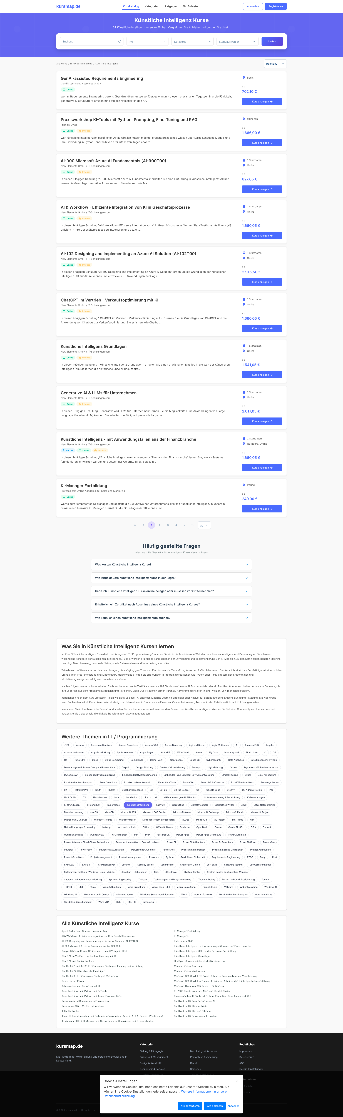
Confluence (176, 760)
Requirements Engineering (226, 857)
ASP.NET (165, 752)
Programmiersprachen (193, 849)
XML (118, 902)
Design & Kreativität (151, 1063)
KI (156, 797)
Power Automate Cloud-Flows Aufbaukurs (86, 842)
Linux (244, 805)
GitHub (163, 790)
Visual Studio (210, 887)
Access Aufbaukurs (101, 745)
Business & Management (154, 1057)
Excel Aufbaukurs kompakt (78, 782)
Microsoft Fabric (235, 812)
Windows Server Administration (157, 894)
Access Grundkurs (128, 745)
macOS (94, 812)
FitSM (98, 790)
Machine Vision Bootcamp (188, 966)
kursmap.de (68, 6)
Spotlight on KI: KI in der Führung (192, 1011)
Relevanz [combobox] (271, 63)
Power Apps (182, 834)
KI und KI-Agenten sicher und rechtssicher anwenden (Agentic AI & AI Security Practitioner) (112, 1016)
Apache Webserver (74, 752)
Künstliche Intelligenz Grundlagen (94, 346)
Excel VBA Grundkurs (242, 782)
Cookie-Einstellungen (251, 1069)
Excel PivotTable (167, 782)
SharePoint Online (190, 864)
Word (184, 894)
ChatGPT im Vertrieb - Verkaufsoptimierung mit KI (109, 300)
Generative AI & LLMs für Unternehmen (99, 392)
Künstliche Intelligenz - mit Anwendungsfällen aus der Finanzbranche (128, 439)
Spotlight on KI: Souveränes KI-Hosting (195, 1016)
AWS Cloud (183, 752)
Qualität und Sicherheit (192, 857)
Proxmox (154, 857)
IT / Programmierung (81, 63)
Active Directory (173, 745)
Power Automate (237, 834)
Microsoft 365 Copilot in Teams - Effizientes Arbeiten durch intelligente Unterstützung (222, 981)
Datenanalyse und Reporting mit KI (80, 986)
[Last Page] (192, 525)
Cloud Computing (114, 760)
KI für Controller (70, 1011)
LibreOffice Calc (199, 805)
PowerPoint (86, 849)
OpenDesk (202, 827)
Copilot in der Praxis (72, 981)
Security (126, 864)
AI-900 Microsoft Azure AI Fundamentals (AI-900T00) (113, 160)
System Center (192, 872)
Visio (93, 887)
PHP (147, 834)
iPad (271, 790)
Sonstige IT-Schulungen (134, 872)
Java (116, 797)
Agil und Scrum (197, 745)
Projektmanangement (130, 857)
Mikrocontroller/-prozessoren (158, 819)
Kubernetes (113, 805)
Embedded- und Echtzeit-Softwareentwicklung (189, 775)
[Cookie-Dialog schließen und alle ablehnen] (236, 1081)
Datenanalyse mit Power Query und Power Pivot (89, 767)
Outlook (267, 827)
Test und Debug (206, 879)
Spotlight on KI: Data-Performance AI (194, 1001)
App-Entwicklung (100, 752)
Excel (248, 775)
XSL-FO (132, 902)
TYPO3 (68, 887)
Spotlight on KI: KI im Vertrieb (190, 1006)
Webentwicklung (249, 887)
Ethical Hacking (230, 775)
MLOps (185, 819)
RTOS (250, 857)
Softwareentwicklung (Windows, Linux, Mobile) (89, 872)
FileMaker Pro (81, 790)
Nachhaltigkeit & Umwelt (204, 1051)
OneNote (185, 827)
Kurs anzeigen (260, 101)
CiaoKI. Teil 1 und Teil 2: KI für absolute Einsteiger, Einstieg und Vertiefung (102, 966)
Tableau (142, 879)
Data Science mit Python (264, 760)
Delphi (125, 767)
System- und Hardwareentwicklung (83, 879)
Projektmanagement (101, 857)
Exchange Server (270, 782)
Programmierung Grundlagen (227, 849)
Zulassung (148, 902)
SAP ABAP (69, 864)
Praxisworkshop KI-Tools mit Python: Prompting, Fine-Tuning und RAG (129, 119)
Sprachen (195, 1069)
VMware (228, 887)
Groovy (231, 790)
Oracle (218, 827)
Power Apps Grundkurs (208, 834)
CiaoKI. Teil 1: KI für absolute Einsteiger (83, 971)
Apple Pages (146, 752)
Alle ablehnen (215, 1105)
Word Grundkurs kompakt (78, 902)
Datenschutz (246, 1057)
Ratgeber (171, 6)
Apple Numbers (125, 752)
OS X (253, 827)
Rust (274, 857)
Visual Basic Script (187, 887)
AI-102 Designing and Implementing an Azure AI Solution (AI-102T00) (128, 253)
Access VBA (151, 745)
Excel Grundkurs (108, 782)
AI (237, 745)
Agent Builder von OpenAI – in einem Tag (84, 931)
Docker (233, 767)
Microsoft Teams (103, 819)
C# (274, 752)
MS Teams (237, 819)
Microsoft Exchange (208, 812)
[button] (209, 41)
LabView (160, 805)
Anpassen (233, 1105)
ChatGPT (80, 760)
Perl (136, 834)
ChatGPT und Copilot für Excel (78, 961)
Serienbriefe (166, 864)
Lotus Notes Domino (264, 805)
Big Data (213, 752)
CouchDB (195, 760)
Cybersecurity (213, 760)
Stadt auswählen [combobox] (229, 41)
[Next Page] (184, 525)
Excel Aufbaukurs (266, 775)
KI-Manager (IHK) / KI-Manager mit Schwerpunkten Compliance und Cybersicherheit (107, 1021)
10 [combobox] (201, 525)
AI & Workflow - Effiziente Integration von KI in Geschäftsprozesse (125, 207)
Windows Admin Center (96, 894)
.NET (66, 745)
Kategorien (152, 6)
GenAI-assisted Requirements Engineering (102, 78)
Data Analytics (236, 760)
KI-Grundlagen (72, 805)
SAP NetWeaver (106, 864)
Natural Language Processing (80, 827)
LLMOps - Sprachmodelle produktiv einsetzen (199, 961)
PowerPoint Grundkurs (143, 849)
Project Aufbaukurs (260, 849)
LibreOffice (178, 805)
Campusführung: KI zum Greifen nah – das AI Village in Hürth (94, 951)
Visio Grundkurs (136, 887)
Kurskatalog (131, 6)
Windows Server (124, 894)
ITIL (84, 797)
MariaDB (109, 812)
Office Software (164, 827)
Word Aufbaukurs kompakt (233, 894)
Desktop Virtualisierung (172, 767)
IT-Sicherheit (100, 797)
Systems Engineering (120, 879)
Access (80, 745)
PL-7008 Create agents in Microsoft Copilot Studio (202, 991)
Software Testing (233, 864)
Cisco (95, 760)
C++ (66, 760)
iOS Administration (252, 790)
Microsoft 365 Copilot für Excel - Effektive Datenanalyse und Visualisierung (215, 976)
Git (151, 790)
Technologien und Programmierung (172, 879)
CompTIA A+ (156, 760)
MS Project (219, 819)
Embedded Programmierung (100, 775)
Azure (198, 752)
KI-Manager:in (181, 936)
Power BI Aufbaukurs (194, 842)
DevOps (196, 767)
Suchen (272, 41)
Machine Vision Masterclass (189, 971)
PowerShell (169, 849)
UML (81, 887)
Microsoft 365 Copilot (154, 812)
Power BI (171, 842)
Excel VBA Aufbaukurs (212, 782)
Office (146, 827)
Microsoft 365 (128, 812)
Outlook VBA (97, 834)
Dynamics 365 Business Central (261, 767)
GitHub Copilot (182, 790)
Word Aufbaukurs (203, 894)
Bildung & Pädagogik (151, 1051)
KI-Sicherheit (93, 805)
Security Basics (145, 864)
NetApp (106, 827)
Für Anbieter (191, 6)
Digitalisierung (215, 767)
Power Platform (248, 842)
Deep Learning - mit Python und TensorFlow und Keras (91, 996)
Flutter (111, 790)
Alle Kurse (61, 63)
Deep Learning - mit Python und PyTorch (84, 991)
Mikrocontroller (127, 819)
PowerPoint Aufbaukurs (112, 849)
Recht (193, 1063)
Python (170, 857)
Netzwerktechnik (127, 827)
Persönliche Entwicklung (204, 1057)
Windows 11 (70, 894)
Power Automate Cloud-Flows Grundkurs (138, 842)
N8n (252, 819)
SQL (156, 872)
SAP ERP (86, 864)
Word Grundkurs (263, 894)
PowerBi (68, 849)
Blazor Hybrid (231, 752)
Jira (146, 797)
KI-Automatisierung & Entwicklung (221, 797)
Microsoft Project (260, 812)
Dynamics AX (71, 775)
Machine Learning (73, 812)
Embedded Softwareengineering (139, 775)
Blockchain (252, 752)
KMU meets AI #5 (183, 941)
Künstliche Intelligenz (106, 63)
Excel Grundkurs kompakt (137, 782)
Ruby (262, 857)
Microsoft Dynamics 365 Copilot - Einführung (199, 986)
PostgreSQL (163, 834)
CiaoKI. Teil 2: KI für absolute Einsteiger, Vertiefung (89, 976)
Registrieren (276, 6)
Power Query (270, 842)
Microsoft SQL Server (75, 819)
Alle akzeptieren (190, 1105)
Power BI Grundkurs (222, 842)
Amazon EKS (252, 745)
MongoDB (201, 819)
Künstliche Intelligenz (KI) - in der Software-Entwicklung (205, 951)
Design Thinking (144, 767)
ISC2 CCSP (70, 797)
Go (197, 790)
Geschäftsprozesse (132, 790)
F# (65, 790)
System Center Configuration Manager (227, 872)
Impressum (245, 1051)
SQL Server (171, 872)
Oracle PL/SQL (236, 827)
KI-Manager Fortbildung (84, 485)
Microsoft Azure (182, 812)
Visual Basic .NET (161, 887)
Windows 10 (270, 887)
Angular (269, 745)
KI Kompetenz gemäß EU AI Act (180, 797)
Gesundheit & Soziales (152, 1069)
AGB (241, 1063)
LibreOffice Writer (224, 805)
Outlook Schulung (73, 834)
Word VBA (103, 902)
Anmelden (253, 6)
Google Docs (213, 790)
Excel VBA (188, 782)
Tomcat (266, 879)
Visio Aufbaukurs (112, 887)
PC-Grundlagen (119, 834)
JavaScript (131, 797)
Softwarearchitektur (260, 864)
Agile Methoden (220, 745)
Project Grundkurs (74, 857)
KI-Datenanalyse (256, 797)
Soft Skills (212, 864)
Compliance (137, 760)
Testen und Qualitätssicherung (238, 879)
